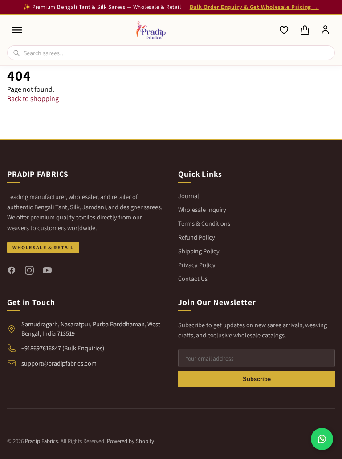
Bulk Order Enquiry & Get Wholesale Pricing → (254, 7)
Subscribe (257, 379)
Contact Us (193, 278)
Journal (188, 195)
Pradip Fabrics (41, 441)
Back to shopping (33, 98)
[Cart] (304, 30)
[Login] (325, 30)
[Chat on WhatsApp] (322, 439)
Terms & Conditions (204, 223)
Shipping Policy (199, 251)
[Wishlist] (284, 30)
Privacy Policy (197, 264)
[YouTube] (47, 270)
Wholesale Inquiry (202, 209)
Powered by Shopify (130, 441)
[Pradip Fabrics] (151, 30)
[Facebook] (11, 270)
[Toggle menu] (17, 30)
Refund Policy (196, 237)
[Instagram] (29, 270)
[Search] (16, 53)
